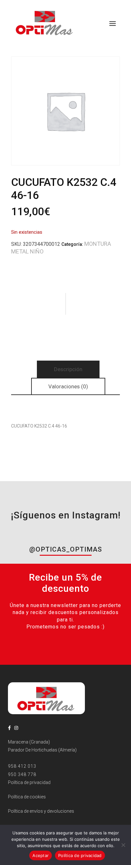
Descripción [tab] (68, 369)
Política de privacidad (80, 855)
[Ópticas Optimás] (44, 22)
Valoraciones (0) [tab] (68, 386)
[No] (123, 845)
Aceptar (40, 855)
